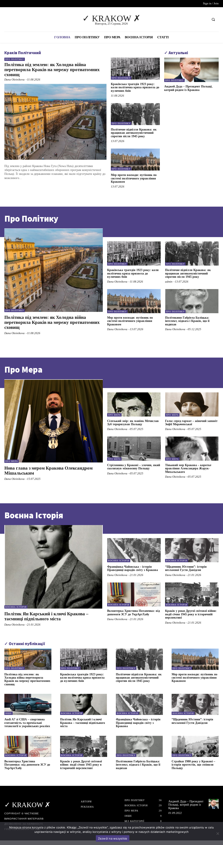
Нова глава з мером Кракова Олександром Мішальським (48, 470)
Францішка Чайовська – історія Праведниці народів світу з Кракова (132, 568)
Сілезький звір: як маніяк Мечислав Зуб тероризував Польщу (133, 422)
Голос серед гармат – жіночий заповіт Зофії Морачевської (191, 422)
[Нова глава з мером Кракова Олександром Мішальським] (53, 421)
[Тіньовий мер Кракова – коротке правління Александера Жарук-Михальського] (192, 449)
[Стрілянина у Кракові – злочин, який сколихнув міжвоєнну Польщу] (134, 449)
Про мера (11, 461)
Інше (8, 713)
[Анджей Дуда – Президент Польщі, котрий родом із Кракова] (191, 70)
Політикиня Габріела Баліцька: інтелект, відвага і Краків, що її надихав (187, 321)
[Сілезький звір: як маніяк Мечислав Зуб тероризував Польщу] (134, 404)
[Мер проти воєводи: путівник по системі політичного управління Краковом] (135, 160)
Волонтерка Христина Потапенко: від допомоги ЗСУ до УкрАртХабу (133, 612)
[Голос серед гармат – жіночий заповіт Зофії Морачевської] (192, 404)
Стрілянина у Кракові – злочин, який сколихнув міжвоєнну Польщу (133, 466)
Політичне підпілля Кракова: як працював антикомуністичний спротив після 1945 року (134, 133)
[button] (213, 19)
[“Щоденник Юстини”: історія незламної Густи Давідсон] (192, 550)
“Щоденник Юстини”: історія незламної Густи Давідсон (186, 568)
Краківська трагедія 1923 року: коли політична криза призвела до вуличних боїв (135, 87)
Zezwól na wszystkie (112, 838)
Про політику (14, 59)
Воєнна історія (16, 607)
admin (168, 281)
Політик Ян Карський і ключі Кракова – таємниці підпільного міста (46, 616)
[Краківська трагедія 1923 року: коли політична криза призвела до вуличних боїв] (135, 69)
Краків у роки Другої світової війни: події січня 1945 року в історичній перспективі (191, 614)
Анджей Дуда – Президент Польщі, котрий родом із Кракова (188, 88)
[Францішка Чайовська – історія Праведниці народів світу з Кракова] (134, 550)
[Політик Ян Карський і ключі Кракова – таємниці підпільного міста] (53, 567)
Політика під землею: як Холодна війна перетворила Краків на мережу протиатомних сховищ (52, 69)
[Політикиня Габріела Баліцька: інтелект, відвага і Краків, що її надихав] (192, 301)
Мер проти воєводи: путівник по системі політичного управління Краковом (134, 178)
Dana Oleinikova (14, 79)
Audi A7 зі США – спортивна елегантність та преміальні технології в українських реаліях (27, 723)
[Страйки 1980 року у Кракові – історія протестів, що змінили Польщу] (195, 746)
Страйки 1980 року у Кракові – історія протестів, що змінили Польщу (193, 765)
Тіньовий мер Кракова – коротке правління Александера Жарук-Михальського (188, 468)
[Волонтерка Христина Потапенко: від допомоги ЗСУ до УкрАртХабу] (134, 594)
